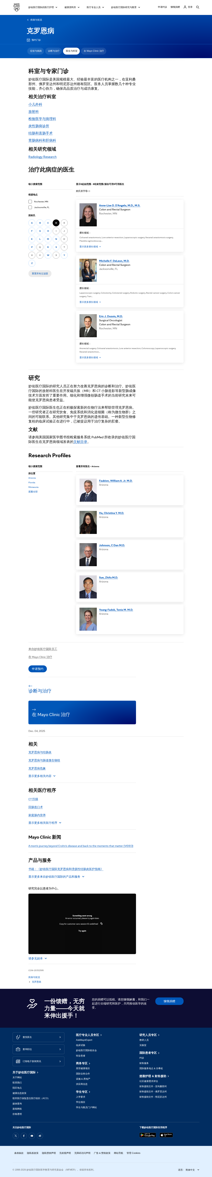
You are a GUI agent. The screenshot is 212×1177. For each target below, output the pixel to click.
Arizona (32, 477)
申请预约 (37, 669)
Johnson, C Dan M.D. (112, 545)
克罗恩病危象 (37, 768)
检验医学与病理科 (42, 119)
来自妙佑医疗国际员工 (42, 649)
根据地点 (33, 194)
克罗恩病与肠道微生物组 (44, 760)
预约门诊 (36, 40)
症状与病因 (36, 51)
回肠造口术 (35, 807)
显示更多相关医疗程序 (42, 823)
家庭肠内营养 (37, 815)
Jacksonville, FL (41, 207)
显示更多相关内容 (39, 776)
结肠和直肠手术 (40, 133)
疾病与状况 (36, 20)
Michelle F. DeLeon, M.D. (114, 260)
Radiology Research (42, 157)
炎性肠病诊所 (38, 126)
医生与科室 (71, 51)
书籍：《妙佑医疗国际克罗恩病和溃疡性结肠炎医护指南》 (65, 869)
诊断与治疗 (54, 51)
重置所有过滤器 (40, 273)
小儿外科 (35, 104)
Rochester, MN (41, 201)
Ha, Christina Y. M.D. (111, 513)
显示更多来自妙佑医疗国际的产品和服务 (54, 876)
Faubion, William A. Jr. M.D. (116, 480)
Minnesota (33, 487)
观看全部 (33, 491)
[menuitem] (36, 51)
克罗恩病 (40, 31)
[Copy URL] (101, 924)
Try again (82, 931)
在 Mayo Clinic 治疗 (94, 51)
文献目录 (80, 442)
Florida (31, 482)
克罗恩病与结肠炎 (39, 752)
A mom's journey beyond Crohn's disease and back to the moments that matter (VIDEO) (80, 846)
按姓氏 (31, 215)
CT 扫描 (33, 799)
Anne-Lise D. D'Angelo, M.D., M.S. (119, 205)
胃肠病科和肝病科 (42, 140)
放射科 (33, 111)
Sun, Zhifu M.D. (108, 577)
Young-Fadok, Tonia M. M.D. (116, 609)
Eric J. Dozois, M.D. (111, 316)
